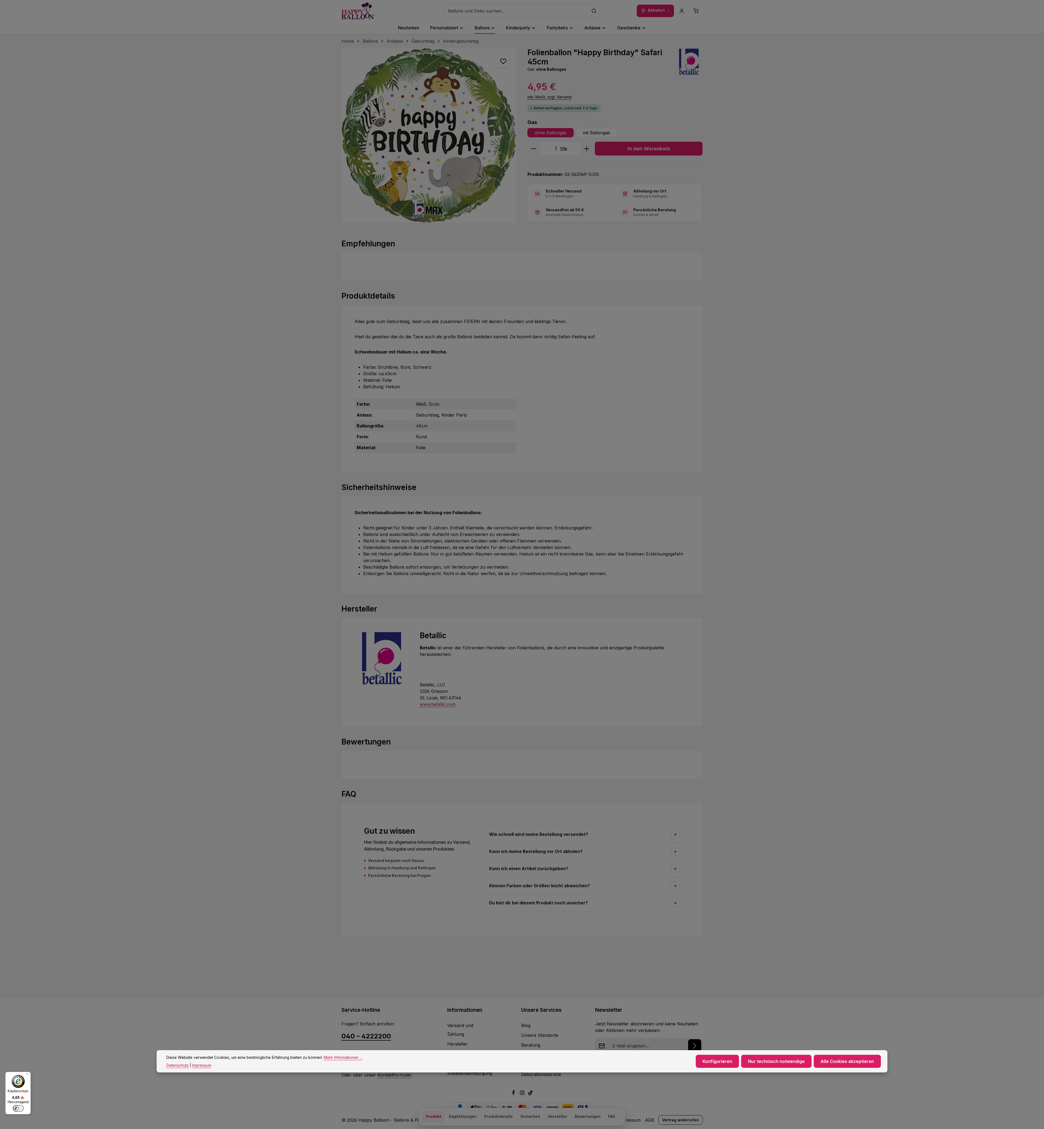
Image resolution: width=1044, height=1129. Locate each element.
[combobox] (517, 10)
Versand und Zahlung (460, 1030)
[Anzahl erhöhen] (587, 149)
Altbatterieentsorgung (469, 1073)
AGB (649, 1120)
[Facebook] (514, 1093)
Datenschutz (177, 1065)
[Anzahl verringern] (533, 149)
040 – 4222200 (366, 1036)
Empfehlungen (463, 1116)
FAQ (611, 1116)
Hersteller (457, 1044)
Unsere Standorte (539, 1035)
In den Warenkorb (648, 148)
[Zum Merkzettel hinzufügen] (503, 61)
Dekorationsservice (541, 1074)
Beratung (530, 1045)
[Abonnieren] (694, 1045)
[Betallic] (689, 61)
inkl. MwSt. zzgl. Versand (549, 97)
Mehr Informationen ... (343, 1057)
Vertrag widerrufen (680, 1120)
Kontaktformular (394, 1075)
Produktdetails (498, 1116)
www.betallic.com (438, 704)
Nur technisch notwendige (776, 1061)
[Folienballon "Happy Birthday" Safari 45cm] (428, 135)
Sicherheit (530, 1116)
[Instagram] (523, 1093)
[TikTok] (530, 1093)
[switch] (18, 1108)
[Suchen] (594, 10)
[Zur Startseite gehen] (357, 10)
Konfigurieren (717, 1061)
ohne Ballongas (551, 132)
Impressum (629, 1120)
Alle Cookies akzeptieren (847, 1061)
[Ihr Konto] (681, 10)
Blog (525, 1025)
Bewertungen (588, 1116)
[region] (429, 135)
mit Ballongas (596, 132)
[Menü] (27, 1075)
